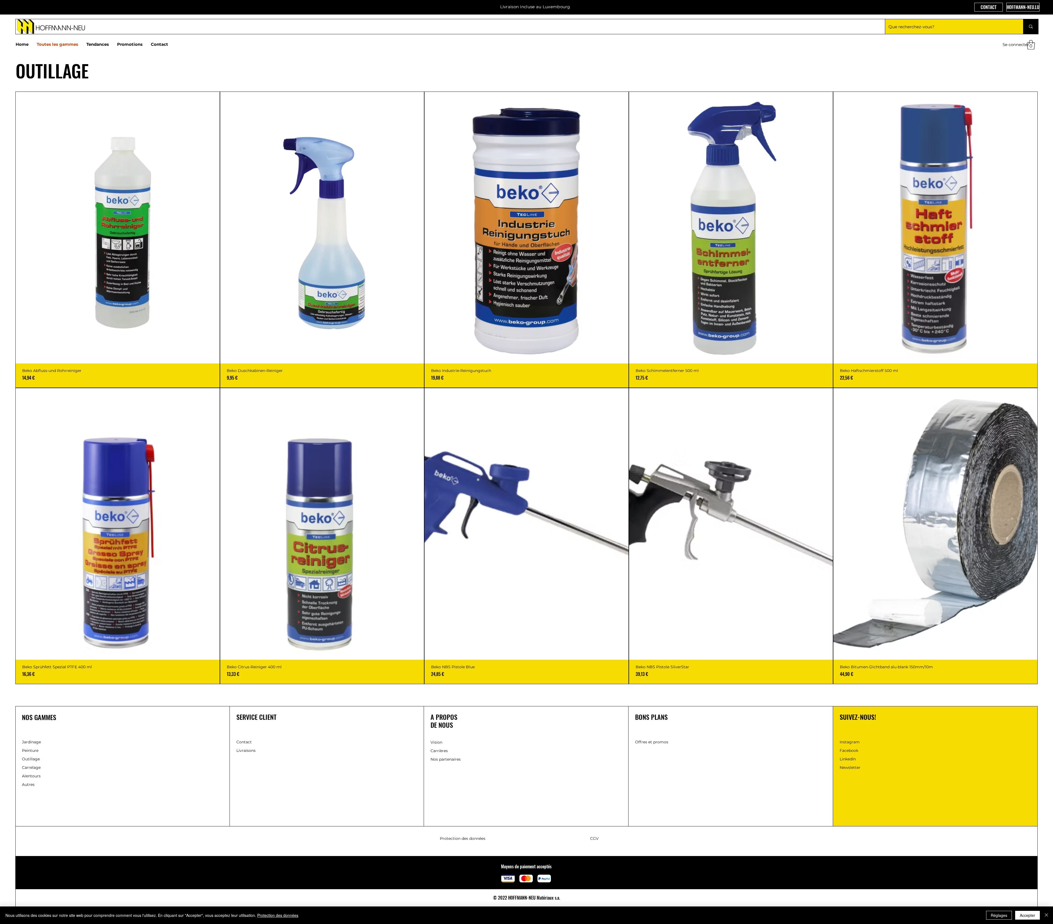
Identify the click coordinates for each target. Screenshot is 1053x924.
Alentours (31, 776)
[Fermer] (1046, 915)
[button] (1031, 45)
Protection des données (462, 838)
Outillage (31, 759)
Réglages (999, 915)
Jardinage (31, 742)
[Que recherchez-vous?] (1030, 26)
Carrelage (31, 767)
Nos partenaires (446, 759)
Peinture (30, 750)
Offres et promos (651, 742)
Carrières (439, 750)
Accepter (1027, 915)
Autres (28, 784)
